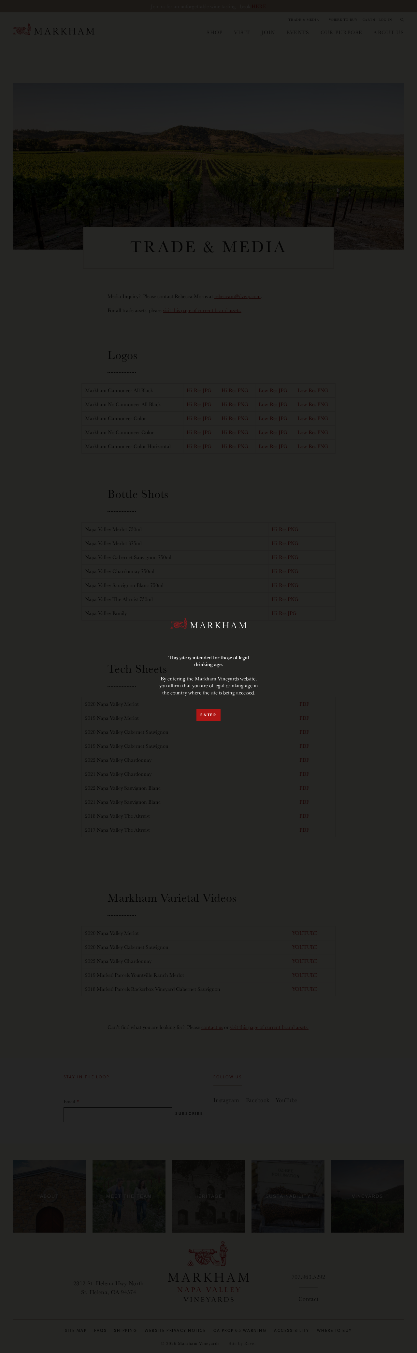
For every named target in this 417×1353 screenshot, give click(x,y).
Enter (208, 715)
